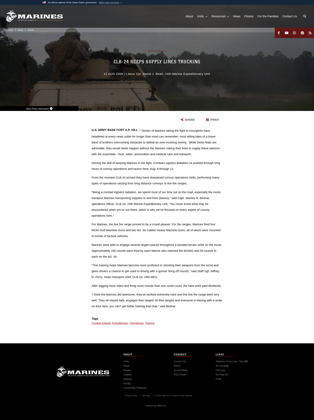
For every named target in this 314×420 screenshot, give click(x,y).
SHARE (190, 119)
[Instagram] (294, 33)
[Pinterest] (302, 33)
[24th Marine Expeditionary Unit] (34, 16)
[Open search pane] (304, 16)
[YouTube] (286, 33)
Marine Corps (83, 372)
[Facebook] (279, 33)
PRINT (214, 119)
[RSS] (310, 33)
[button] (110, 2)
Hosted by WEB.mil (156, 405)
